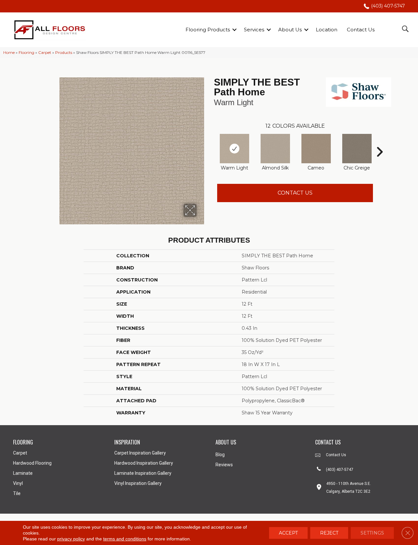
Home (9, 52)
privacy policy (71, 538)
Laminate (23, 473)
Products (63, 52)
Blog (220, 454)
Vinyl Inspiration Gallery (138, 483)
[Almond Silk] (275, 148)
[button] (234, 30)
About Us (290, 29)
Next (379, 142)
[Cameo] (316, 148)
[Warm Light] (234, 148)
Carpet (44, 52)
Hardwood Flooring (32, 463)
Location (326, 29)
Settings (372, 533)
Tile (17, 493)
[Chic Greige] (357, 148)
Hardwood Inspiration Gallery (143, 463)
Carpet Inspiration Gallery (140, 453)
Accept (288, 533)
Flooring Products (207, 29)
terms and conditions (124, 538)
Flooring (26, 52)
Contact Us (361, 29)
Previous (211, 142)
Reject (329, 533)
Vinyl (18, 483)
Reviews (224, 464)
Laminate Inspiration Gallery (142, 473)
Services (254, 29)
